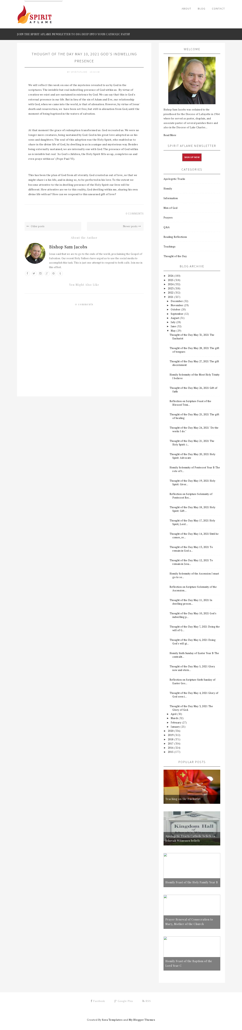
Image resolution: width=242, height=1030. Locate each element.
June (174, 326)
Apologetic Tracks (174, 179)
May (173, 330)
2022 (171, 292)
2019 (171, 735)
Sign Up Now (192, 157)
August (175, 318)
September (177, 313)
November (177, 305)
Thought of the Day (175, 256)
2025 (171, 280)
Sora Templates (112, 1019)
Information (171, 198)
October (176, 309)
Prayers (168, 217)
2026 (171, 275)
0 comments (135, 213)
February (176, 722)
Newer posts (130, 226)
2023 (171, 288)
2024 (171, 284)
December (177, 301)
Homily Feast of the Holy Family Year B (191, 882)
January (176, 726)
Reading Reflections (175, 237)
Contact (218, 8)
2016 (171, 747)
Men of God (170, 208)
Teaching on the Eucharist (183, 799)
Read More (170, 135)
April (174, 714)
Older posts (37, 226)
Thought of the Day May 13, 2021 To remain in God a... (191, 548)
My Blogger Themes (142, 1019)
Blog (202, 8)
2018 (171, 739)
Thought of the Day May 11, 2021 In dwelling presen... (191, 601)
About (186, 8)
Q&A (167, 227)
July (173, 322)
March (175, 718)
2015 (171, 752)
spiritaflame (79, 72)
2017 (171, 743)
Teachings (170, 246)
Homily (168, 188)
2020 (171, 731)
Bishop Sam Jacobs (68, 247)
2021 (171, 297)
